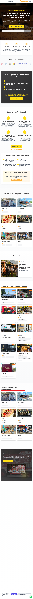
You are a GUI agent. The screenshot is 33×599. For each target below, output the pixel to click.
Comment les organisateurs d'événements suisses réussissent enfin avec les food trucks (24, 265)
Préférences (29, 594)
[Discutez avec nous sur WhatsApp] (31, 597)
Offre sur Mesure (24, 1)
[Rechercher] (17, 1)
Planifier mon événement (17, 26)
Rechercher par (10, 1)
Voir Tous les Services (27, 388)
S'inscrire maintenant (8, 460)
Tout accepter (14, 594)
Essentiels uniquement (21, 594)
